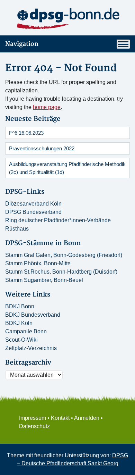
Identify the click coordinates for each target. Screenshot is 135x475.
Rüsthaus (17, 229)
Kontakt (60, 418)
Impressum (32, 418)
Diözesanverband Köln (33, 204)
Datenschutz (34, 426)
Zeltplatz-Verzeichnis (31, 348)
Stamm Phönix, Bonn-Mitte (38, 263)
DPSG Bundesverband (33, 212)
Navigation (21, 44)
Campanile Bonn (26, 331)
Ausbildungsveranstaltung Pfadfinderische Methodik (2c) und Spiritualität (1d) (67, 168)
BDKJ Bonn (19, 306)
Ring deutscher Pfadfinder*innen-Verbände (58, 220)
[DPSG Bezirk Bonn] (67, 19)
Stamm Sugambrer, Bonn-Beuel (44, 280)
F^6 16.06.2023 (26, 133)
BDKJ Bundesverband (32, 315)
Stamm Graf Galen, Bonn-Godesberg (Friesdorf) (63, 255)
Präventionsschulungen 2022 (41, 148)
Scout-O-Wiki (21, 340)
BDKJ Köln (19, 323)
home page (47, 107)
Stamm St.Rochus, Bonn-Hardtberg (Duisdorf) (61, 272)
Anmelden (86, 418)
